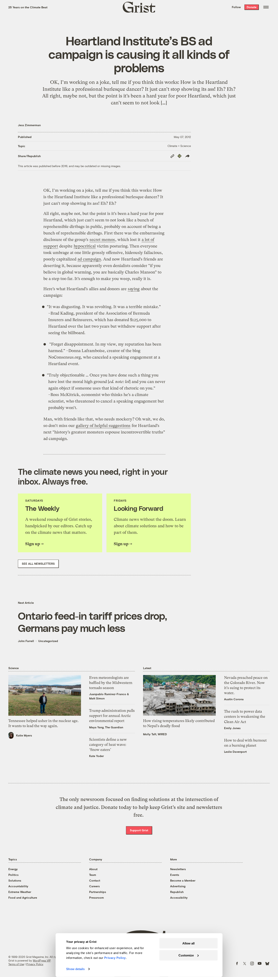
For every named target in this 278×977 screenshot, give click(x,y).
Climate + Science (179, 146)
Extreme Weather (19, 892)
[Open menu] (266, 7)
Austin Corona (234, 699)
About (93, 869)
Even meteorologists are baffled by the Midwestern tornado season (110, 682)
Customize (186, 955)
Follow (236, 7)
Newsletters (178, 869)
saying (134, 289)
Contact (94, 880)
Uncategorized (48, 641)
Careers (94, 886)
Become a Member (182, 880)
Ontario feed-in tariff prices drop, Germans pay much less (92, 621)
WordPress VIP (42, 960)
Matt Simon (97, 698)
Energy (13, 869)
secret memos (102, 239)
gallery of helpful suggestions (103, 425)
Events (174, 874)
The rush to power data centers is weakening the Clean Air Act (244, 716)
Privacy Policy (34, 964)
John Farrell (26, 641)
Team (92, 874)
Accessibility (179, 897)
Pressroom (96, 897)
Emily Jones (232, 728)
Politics (13, 874)
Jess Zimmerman (29, 125)
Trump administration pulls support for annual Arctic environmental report (112, 715)
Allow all (188, 943)
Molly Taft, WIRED (155, 734)
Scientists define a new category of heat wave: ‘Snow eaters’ (108, 744)
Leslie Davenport (235, 751)
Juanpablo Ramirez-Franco (107, 694)
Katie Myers (24, 735)
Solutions (14, 880)
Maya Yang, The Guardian (106, 727)
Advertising (177, 886)
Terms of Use (16, 964)
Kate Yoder (96, 756)
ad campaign (89, 259)
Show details (75, 969)
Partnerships (97, 892)
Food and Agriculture (22, 897)
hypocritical (85, 246)
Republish (177, 892)
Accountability (18, 886)
